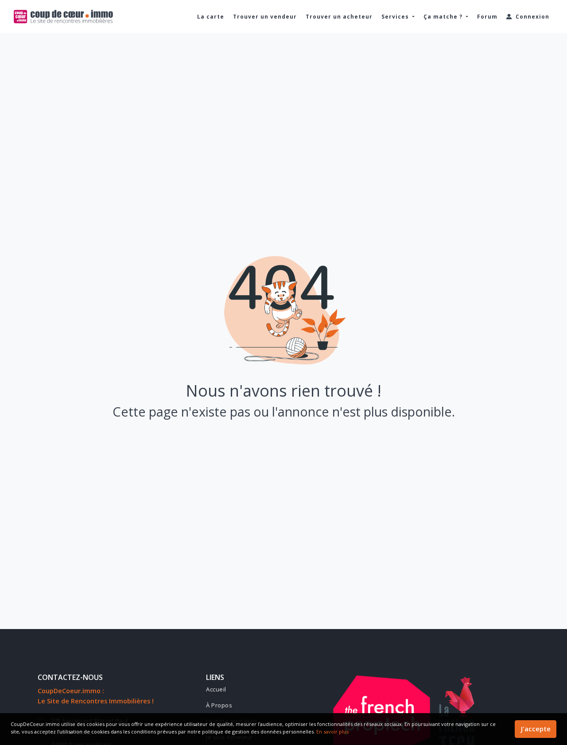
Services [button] (396, 16)
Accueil (216, 689)
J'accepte (535, 729)
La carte (210, 16)
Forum (487, 16)
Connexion (531, 16)
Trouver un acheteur (339, 16)
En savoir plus (332, 731)
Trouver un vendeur (265, 16)
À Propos (219, 705)
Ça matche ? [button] (443, 16)
